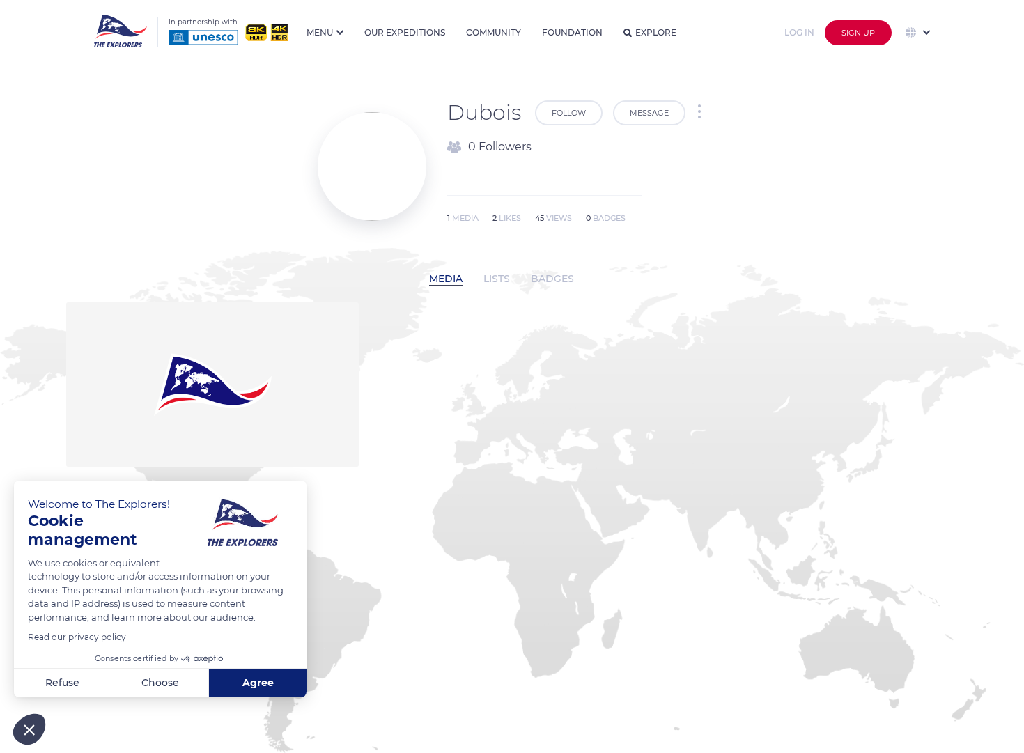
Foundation (572, 32)
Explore (655, 32)
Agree (258, 682)
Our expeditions (404, 32)
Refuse (62, 682)
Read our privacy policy (77, 637)
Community (493, 32)
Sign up (858, 33)
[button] (29, 729)
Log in (799, 32)
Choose (160, 682)
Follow (569, 113)
